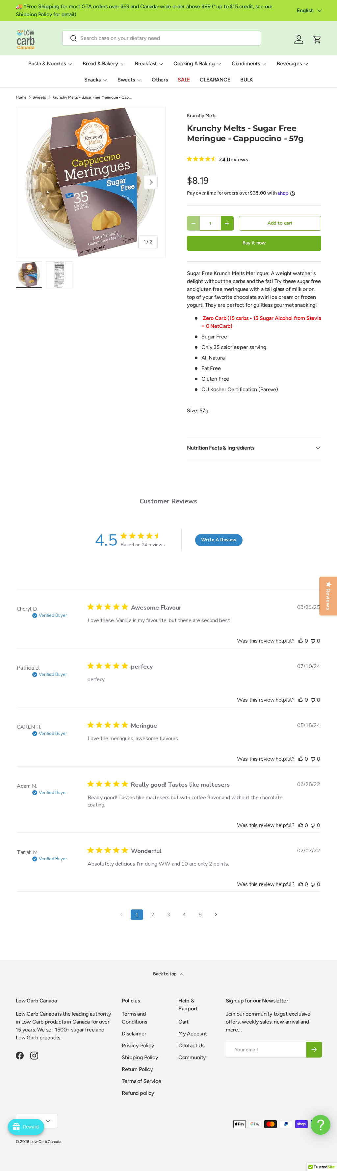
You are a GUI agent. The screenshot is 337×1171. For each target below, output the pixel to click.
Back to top (165, 974)
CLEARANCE (215, 80)
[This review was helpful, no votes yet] (300, 641)
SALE (184, 80)
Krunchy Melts (202, 115)
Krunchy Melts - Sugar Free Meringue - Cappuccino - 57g (91, 97)
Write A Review (218, 540)
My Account (192, 1033)
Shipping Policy (34, 14)
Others (160, 80)
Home (21, 97)
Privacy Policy (138, 1045)
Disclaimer (134, 1033)
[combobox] (162, 38)
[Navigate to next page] (216, 914)
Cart (183, 1022)
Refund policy (138, 1093)
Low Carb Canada (45, 1141)
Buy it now (254, 243)
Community (192, 1057)
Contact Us (191, 1045)
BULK (246, 80)
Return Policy (137, 1069)
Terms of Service (141, 1081)
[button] (317, 39)
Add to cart (280, 223)
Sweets (39, 97)
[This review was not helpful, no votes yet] (313, 641)
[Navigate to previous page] (121, 914)
